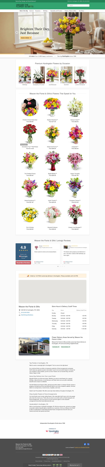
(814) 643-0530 (25, 312)
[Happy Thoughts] (36, 247)
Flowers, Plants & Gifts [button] (70, 11)
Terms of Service (38, 461)
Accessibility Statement (57, 461)
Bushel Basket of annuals (73, 247)
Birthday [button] (45, 11)
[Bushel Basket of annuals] (66, 247)
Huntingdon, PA (55, 346)
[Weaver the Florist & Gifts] (27, 5)
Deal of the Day (24, 11)
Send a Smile (25, 38)
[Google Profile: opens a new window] (88, 444)
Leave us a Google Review (82, 447)
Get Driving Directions (27, 315)
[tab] (52, 50)
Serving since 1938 (66, 56)
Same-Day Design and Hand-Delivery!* (26, 1)
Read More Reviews (23, 263)
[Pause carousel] (50, 50)
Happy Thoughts (42, 247)
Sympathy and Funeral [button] (56, 11)
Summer (31, 11)
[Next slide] (88, 32)
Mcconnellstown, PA (65, 346)
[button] (57, 266)
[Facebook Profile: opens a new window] (85, 444)
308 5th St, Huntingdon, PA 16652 (24, 446)
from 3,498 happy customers (41, 56)
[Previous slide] (16, 32)
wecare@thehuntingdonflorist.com (24, 449)
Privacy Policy (47, 461)
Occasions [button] (38, 11)
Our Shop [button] (81, 11)
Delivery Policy (66, 461)
